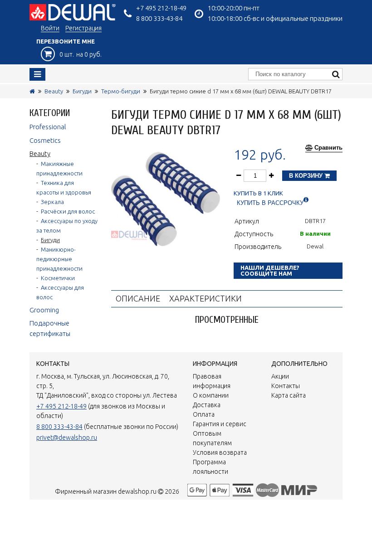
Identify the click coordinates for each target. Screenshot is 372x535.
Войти (50, 28)
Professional (47, 127)
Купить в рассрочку (270, 203)
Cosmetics (45, 140)
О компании (211, 395)
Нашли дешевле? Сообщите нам (269, 270)
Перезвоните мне (65, 41)
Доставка (206, 405)
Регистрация (83, 28)
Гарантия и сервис (219, 424)
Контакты (285, 385)
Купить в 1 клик (258, 193)
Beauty (53, 91)
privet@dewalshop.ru (66, 437)
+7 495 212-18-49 (161, 8)
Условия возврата (220, 452)
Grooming (44, 310)
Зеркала (52, 202)
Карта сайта (288, 395)
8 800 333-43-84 (159, 18)
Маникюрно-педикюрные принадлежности (59, 259)
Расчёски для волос (68, 211)
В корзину (306, 175)
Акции (280, 376)
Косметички (58, 278)
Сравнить (328, 148)
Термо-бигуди (120, 91)
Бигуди (82, 91)
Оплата (204, 414)
